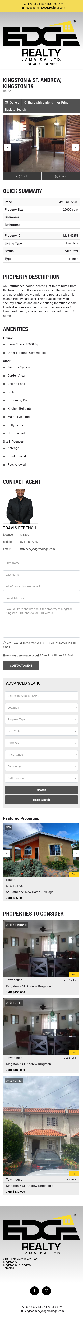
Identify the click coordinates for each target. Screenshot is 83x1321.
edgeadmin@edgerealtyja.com (45, 7)
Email (45, 655)
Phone (58, 655)
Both (70, 655)
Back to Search (15, 109)
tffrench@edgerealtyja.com (37, 549)
